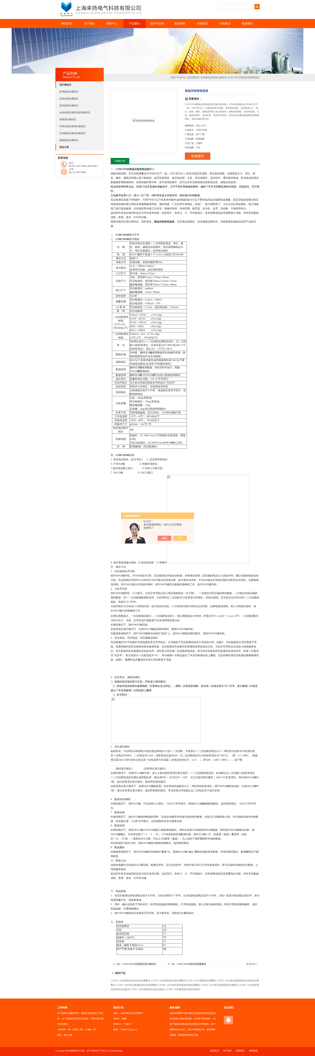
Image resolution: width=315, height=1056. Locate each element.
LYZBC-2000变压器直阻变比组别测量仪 (179, 985)
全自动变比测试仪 (68, 98)
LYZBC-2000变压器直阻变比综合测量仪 (137, 985)
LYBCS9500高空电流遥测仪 (191, 964)
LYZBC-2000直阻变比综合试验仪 (147, 989)
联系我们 (247, 23)
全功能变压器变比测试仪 (72, 133)
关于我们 (89, 23)
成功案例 (179, 23)
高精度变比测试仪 (68, 140)
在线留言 (202, 23)
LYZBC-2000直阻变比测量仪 (201, 980)
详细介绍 (120, 161)
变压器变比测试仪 (68, 105)
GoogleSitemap (115, 1050)
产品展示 (134, 23)
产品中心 (181, 77)
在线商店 (224, 23)
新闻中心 (111, 23)
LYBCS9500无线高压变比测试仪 (139, 964)
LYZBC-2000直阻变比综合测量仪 (168, 980)
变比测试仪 (193, 77)
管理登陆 (253, 1050)
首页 (173, 77)
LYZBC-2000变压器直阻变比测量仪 (219, 985)
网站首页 (66, 23)
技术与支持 (157, 23)
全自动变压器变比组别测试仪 (74, 112)
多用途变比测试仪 (68, 91)
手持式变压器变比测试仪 (72, 126)
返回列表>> (252, 964)
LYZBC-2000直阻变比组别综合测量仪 (130, 980)
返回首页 (214, 1050)
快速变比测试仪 (67, 119)
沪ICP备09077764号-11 (97, 1050)
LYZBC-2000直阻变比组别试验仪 (183, 989)
